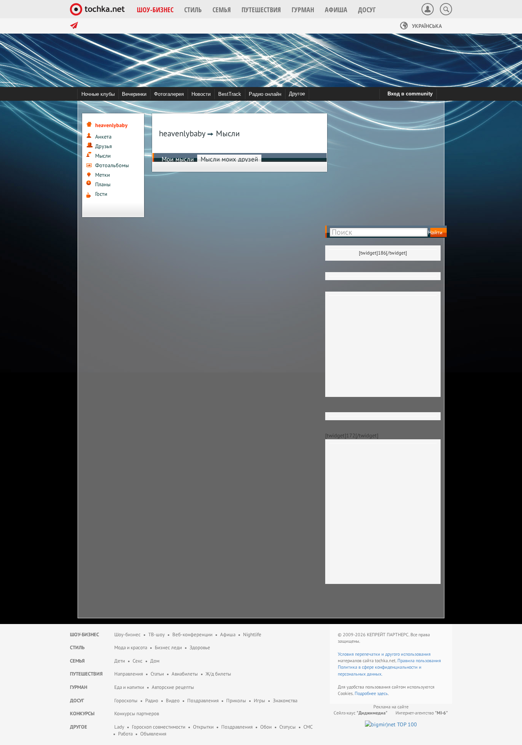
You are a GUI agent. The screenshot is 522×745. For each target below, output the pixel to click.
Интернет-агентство (422, 713)
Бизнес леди (168, 647)
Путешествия (86, 674)
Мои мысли (178, 159)
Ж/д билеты (218, 674)
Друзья (103, 146)
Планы (102, 184)
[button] (155, 9)
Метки (102, 174)
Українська (426, 26)
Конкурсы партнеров (136, 713)
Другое (297, 94)
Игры (259, 700)
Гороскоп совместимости (158, 727)
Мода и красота (130, 647)
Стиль (77, 647)
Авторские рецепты (173, 687)
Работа (125, 733)
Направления (128, 674)
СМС (308, 727)
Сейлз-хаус (360, 713)
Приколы (236, 700)
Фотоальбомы (112, 165)
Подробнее (366, 693)
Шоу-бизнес (84, 634)
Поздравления (203, 700)
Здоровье (200, 647)
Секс (138, 661)
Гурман (78, 687)
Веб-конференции (192, 634)
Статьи (157, 674)
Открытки (203, 727)
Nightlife (252, 634)
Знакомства (285, 700)
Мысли (103, 155)
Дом (154, 661)
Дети (119, 661)
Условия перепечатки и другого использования (384, 654)
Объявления (153, 733)
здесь (382, 693)
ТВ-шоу (156, 634)
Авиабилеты (185, 674)
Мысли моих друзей (229, 159)
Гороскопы (126, 700)
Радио (151, 700)
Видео (173, 700)
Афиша (227, 634)
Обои (266, 727)
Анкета (103, 136)
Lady (119, 727)
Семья (77, 661)
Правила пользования (419, 660)
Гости (101, 193)
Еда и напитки (129, 687)
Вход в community (410, 94)
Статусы (287, 727)
